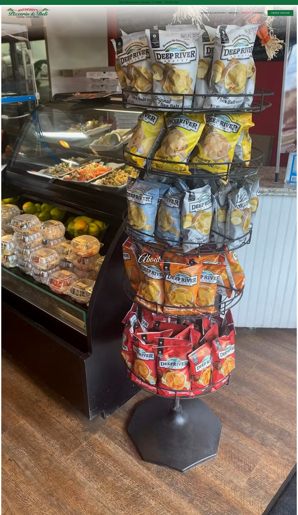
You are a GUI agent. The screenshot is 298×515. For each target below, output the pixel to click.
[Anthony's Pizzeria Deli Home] (28, 12)
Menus (233, 12)
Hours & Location (213, 12)
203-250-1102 (172, 2)
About (245, 12)
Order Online (280, 13)
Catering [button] (259, 13)
